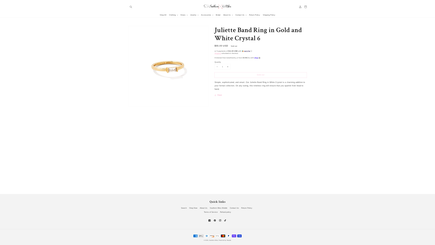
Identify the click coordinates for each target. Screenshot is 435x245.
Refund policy (225, 212)
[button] (131, 6)
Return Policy (246, 208)
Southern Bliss (213, 240)
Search (184, 208)
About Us (203, 208)
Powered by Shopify (225, 240)
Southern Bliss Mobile (218, 208)
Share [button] (219, 95)
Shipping (218, 53)
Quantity (218, 62)
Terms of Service (211, 212)
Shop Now (193, 208)
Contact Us (234, 208)
